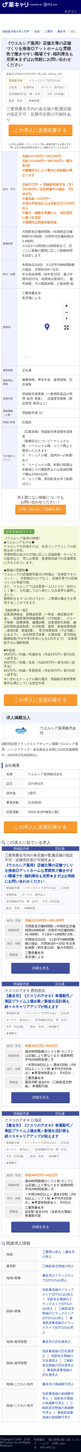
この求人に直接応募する (40, 130)
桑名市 (62, 31)
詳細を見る (40, 968)
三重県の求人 (51, 1252)
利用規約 (39, 1439)
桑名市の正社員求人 (56, 1341)
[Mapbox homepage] (26, 359)
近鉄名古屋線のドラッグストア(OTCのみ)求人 (57, 1303)
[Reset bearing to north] (66, 319)
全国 (37, 31)
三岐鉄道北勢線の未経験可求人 (58, 1407)
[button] (47, 327)
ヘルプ (44, 1443)
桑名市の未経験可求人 (58, 1384)
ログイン (70, 11)
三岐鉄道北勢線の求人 (58, 1266)
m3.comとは (47, 1447)
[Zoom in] (66, 305)
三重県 (49, 31)
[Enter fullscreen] (66, 327)
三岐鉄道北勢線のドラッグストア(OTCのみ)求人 (58, 1313)
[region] (47, 331)
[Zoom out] (66, 312)
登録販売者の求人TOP (15, 31)
